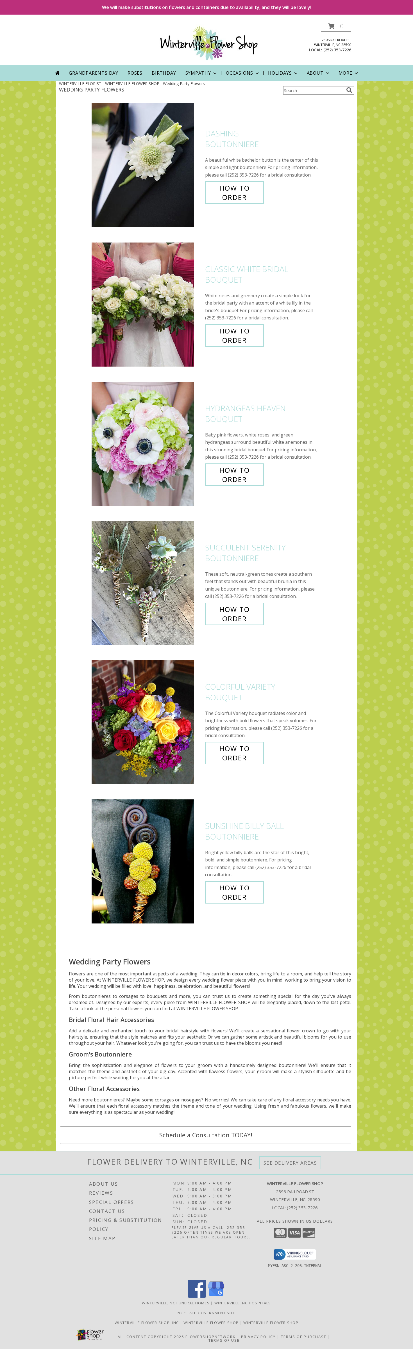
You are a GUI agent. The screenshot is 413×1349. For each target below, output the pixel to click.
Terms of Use (224, 1340)
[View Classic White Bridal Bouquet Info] (147, 304)
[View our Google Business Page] (216, 1296)
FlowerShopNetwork (210, 1336)
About (315, 73)
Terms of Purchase (303, 1336)
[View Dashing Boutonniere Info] (147, 165)
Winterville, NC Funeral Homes (176, 1302)
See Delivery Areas (290, 1163)
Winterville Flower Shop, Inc (147, 1322)
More (345, 73)
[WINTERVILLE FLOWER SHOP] (208, 42)
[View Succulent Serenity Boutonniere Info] (147, 583)
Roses (135, 73)
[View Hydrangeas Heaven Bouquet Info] (147, 444)
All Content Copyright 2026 (151, 1336)
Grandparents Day (93, 73)
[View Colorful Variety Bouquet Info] (147, 722)
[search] (349, 90)
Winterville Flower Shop (211, 1322)
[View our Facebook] (197, 1296)
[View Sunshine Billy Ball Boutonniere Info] (147, 861)
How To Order (234, 192)
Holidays (280, 73)
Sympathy (198, 73)
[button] (336, 26)
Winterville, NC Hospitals (242, 1302)
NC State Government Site (206, 1312)
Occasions (239, 73)
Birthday (164, 73)
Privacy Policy (258, 1336)
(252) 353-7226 (337, 49)
